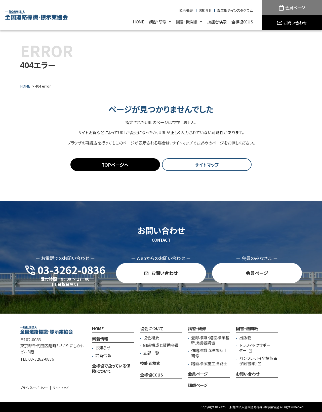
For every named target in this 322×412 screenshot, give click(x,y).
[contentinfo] (161, 363)
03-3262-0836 (41, 359)
